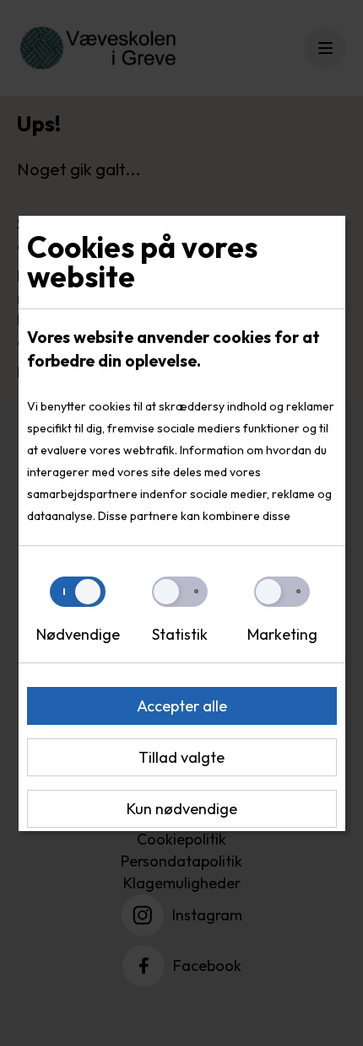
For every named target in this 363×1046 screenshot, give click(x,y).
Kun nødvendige (182, 808)
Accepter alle (182, 706)
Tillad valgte (181, 757)
